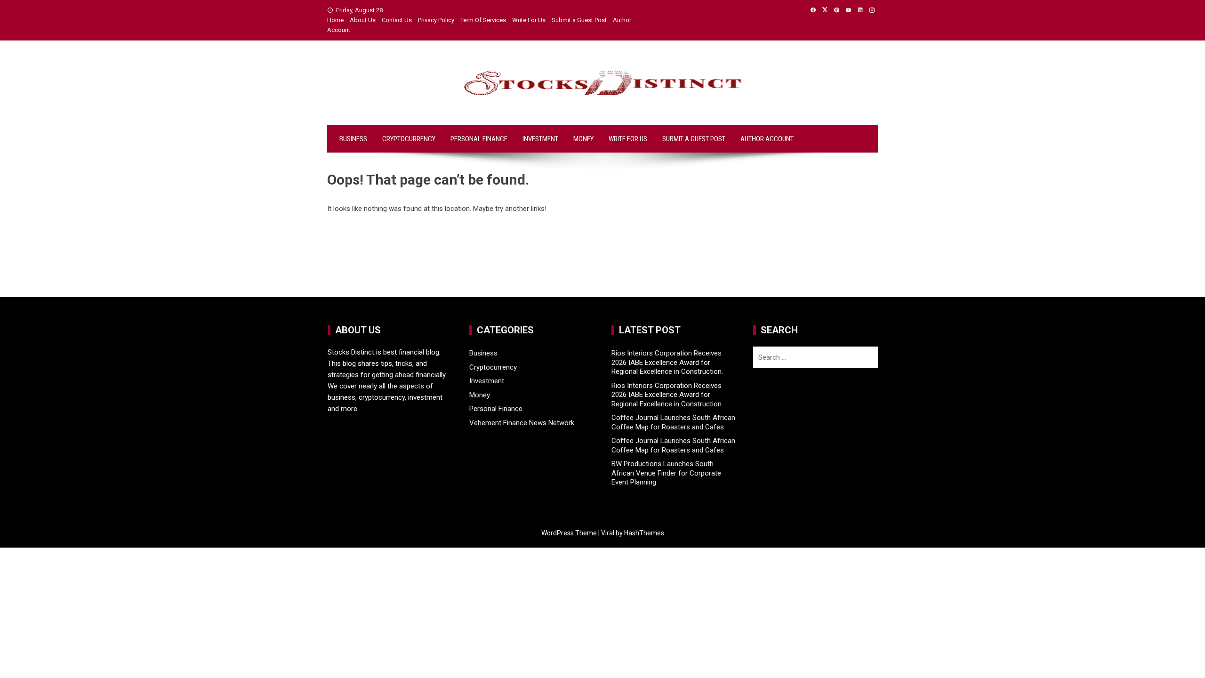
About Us (363, 20)
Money (583, 139)
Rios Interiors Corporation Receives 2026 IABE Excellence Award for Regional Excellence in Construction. (667, 362)
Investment (540, 139)
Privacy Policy (436, 20)
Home (335, 20)
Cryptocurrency (408, 139)
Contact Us (397, 20)
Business (353, 139)
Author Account (767, 139)
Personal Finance (478, 139)
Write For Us (529, 20)
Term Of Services (483, 20)
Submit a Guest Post (579, 20)
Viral (607, 533)
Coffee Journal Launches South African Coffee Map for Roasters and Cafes (673, 422)
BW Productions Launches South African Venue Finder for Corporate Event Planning (666, 473)
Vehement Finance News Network (521, 423)
